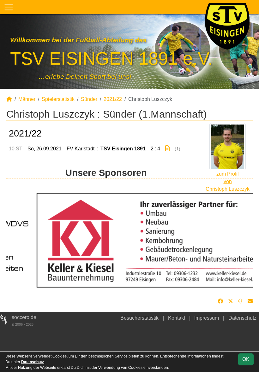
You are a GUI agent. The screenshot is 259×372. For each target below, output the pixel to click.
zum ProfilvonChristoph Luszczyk (228, 181)
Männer (26, 99)
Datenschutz (242, 318)
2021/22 (113, 99)
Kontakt (176, 318)
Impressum (206, 318)
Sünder (89, 99)
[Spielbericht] (167, 148)
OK (246, 359)
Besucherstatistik (139, 318)
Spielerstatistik (58, 99)
